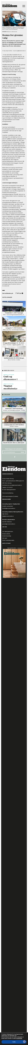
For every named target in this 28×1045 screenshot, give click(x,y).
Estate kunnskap (6, 536)
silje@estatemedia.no (8, 516)
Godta (14, 1042)
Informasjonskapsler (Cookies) (10, 496)
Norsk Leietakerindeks (8, 540)
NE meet (4, 538)
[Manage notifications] (24, 1041)
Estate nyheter (6, 533)
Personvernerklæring (7, 493)
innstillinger (19, 1038)
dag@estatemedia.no (21, 50)
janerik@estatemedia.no (8, 524)
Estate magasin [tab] (22, 548)
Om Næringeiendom (7, 531)
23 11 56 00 (10, 487)
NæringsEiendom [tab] (11, 548)
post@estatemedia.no (16, 485)
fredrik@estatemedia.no (8, 508)
